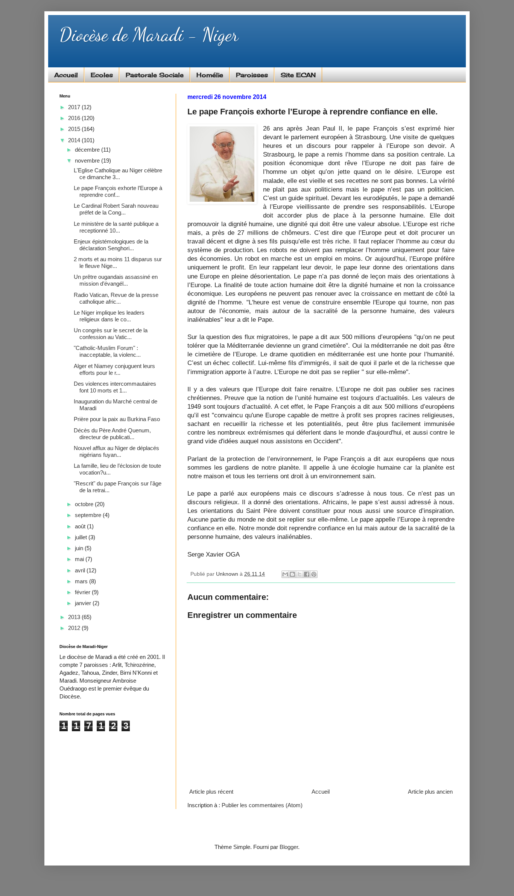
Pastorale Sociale (155, 75)
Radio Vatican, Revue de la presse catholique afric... (116, 298)
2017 (75, 107)
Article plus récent (211, 791)
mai (80, 559)
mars (82, 581)
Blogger (289, 847)
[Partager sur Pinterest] (314, 574)
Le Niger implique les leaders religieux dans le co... (109, 315)
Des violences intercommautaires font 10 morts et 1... (115, 387)
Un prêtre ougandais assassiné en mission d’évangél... (116, 280)
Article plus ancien (430, 791)
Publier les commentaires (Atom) (262, 805)
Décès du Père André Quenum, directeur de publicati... (112, 433)
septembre (89, 515)
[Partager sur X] (299, 574)
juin (80, 548)
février (83, 592)
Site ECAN (298, 75)
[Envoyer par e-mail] (285, 574)
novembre (88, 160)
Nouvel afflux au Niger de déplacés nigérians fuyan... (116, 451)
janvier (84, 603)
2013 (75, 617)
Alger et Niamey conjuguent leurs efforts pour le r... (114, 369)
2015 (75, 129)
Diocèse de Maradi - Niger (148, 34)
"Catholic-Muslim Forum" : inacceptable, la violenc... (107, 351)
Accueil (66, 75)
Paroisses (252, 75)
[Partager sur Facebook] (306, 574)
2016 (75, 118)
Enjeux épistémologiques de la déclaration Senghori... (111, 244)
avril (81, 570)
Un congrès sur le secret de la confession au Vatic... (111, 333)
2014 (75, 140)
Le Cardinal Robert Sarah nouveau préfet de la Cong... (116, 209)
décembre (88, 149)
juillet (81, 537)
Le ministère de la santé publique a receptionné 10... (116, 227)
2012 (75, 628)
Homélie (209, 75)
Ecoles (102, 75)
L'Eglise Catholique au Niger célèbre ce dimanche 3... (118, 173)
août (81, 526)
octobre (85, 504)
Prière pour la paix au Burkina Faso (117, 419)
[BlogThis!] (292, 574)
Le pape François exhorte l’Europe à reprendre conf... (118, 191)
